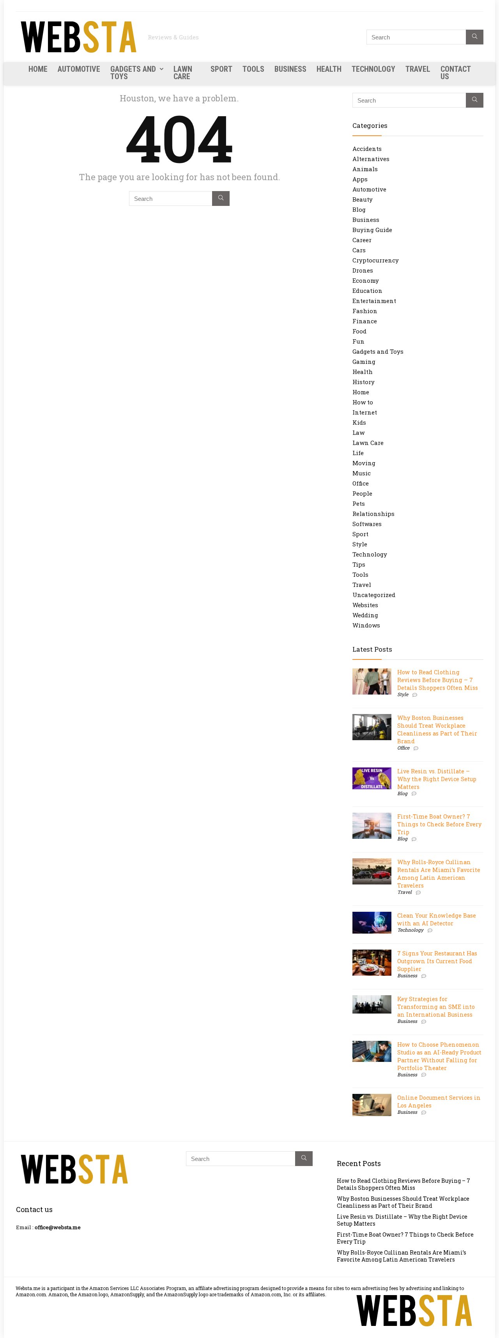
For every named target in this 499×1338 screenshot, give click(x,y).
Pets (358, 503)
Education (367, 290)
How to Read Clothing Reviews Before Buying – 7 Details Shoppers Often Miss (437, 679)
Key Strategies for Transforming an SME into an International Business (436, 1006)
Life (358, 453)
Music (361, 473)
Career (362, 240)
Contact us (456, 72)
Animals (365, 169)
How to (362, 402)
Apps (360, 179)
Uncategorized (373, 595)
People (362, 493)
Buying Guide (372, 230)
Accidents (367, 148)
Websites (365, 605)
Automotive (79, 69)
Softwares (367, 524)
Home (38, 69)
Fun (358, 341)
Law (358, 432)
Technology (373, 69)
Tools (253, 69)
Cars (359, 250)
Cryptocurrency (375, 260)
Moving (363, 463)
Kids (359, 422)
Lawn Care (182, 72)
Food (359, 331)
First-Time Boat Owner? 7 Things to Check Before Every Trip (439, 824)
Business (290, 69)
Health (329, 69)
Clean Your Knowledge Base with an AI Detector (436, 919)
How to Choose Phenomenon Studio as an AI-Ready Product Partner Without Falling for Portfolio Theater (439, 1056)
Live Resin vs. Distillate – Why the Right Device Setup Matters (436, 778)
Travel (417, 69)
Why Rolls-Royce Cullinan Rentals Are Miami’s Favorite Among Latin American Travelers (438, 873)
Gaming (363, 361)
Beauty (362, 199)
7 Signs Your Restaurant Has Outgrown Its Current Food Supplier (437, 961)
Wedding (365, 615)
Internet (364, 412)
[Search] (474, 37)
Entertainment (374, 301)
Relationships (373, 513)
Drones (362, 270)
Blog (359, 209)
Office (360, 483)
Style (359, 544)
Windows (366, 625)
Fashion (364, 311)
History (363, 382)
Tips (358, 564)
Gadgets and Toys (133, 72)
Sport (221, 69)
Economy (365, 280)
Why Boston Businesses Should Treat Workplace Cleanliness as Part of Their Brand (437, 729)
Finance (364, 321)
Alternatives (370, 159)
